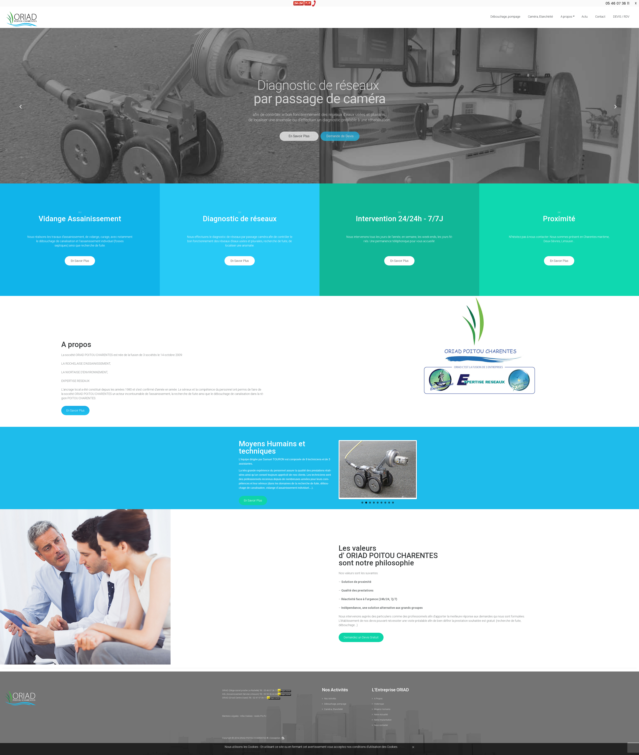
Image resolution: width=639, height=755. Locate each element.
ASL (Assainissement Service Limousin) (241, 694)
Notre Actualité (381, 714)
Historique (379, 704)
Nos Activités (330, 698)
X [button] (636, 3)
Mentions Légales (230, 716)
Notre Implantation (383, 720)
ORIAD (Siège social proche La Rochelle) (241, 690)
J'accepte (241, 751)
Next (413, 469)
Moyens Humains (382, 709)
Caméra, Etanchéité (540, 16)
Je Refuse (254, 751)
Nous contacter (381, 725)
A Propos (378, 698)
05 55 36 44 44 (270, 694)
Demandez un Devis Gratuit (361, 637)
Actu (585, 16)
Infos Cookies (246, 716)
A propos (566, 16)
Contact (600, 16)
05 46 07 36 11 (270, 690)
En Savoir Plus (351, 136)
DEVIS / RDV (621, 16)
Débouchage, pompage (505, 16)
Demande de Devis (392, 136)
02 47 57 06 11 (259, 697)
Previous (342, 469)
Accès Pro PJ (260, 716)
